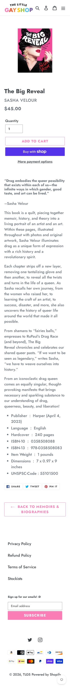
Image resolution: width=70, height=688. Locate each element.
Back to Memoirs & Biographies (38, 509)
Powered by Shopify (46, 674)
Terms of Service (22, 567)
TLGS (27, 674)
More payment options (35, 161)
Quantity (11, 120)
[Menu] (63, 8)
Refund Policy (19, 555)
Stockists (15, 578)
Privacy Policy (19, 544)
